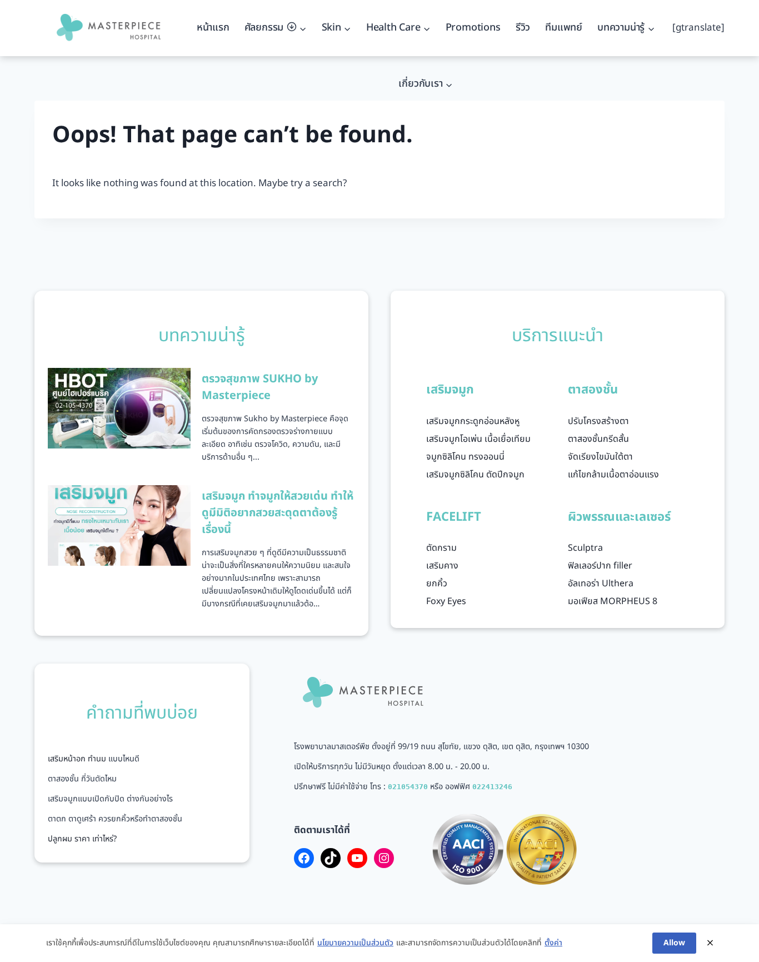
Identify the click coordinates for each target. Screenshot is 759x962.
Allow (674, 943)
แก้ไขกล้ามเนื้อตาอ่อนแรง (613, 474)
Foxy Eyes (446, 601)
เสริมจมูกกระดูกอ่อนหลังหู (473, 421)
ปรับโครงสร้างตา (598, 421)
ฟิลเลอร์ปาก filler (600, 565)
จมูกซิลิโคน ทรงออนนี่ (465, 456)
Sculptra (585, 548)
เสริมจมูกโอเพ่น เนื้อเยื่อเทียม (478, 439)
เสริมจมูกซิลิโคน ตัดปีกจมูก (475, 474)
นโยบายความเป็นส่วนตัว (355, 943)
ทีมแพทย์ (563, 27)
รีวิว (523, 27)
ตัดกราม (441, 548)
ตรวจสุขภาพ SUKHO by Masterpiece (260, 387)
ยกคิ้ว (436, 583)
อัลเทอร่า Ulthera (600, 583)
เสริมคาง (442, 565)
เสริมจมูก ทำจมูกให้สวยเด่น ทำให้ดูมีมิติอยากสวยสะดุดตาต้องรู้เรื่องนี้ (277, 513)
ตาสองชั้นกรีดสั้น (598, 439)
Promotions (473, 27)
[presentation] (119, 408)
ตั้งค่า (553, 943)
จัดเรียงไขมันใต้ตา (600, 456)
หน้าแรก (213, 27)
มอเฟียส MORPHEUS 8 (612, 601)
